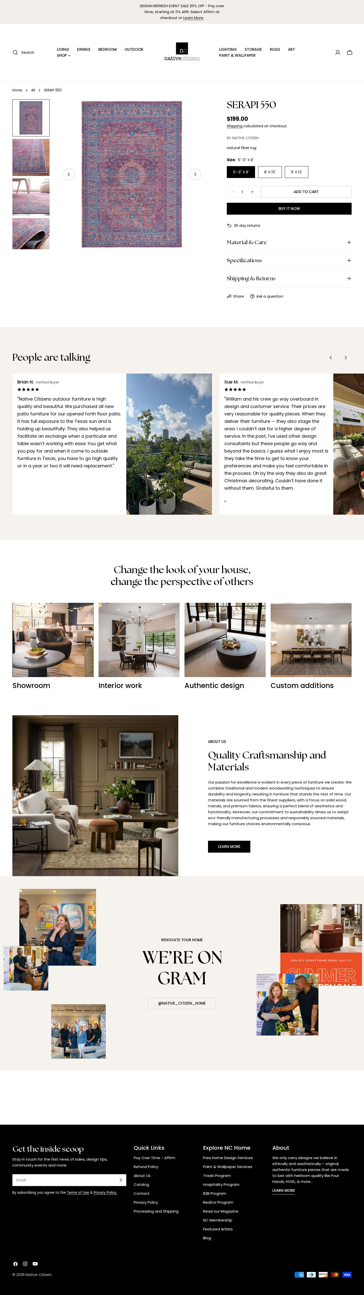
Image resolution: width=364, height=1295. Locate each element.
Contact (142, 1193)
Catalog (141, 1184)
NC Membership (217, 1220)
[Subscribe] (120, 1180)
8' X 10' (270, 172)
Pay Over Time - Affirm (154, 1157)
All (33, 90)
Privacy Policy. (105, 1192)
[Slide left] (69, 174)
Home (17, 90)
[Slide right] (195, 174)
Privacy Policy (146, 1202)
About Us (142, 1175)
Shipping (234, 125)
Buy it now (289, 208)
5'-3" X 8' (241, 172)
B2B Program (214, 1193)
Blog (207, 1238)
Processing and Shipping (156, 1211)
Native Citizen (39, 1274)
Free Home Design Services (228, 1157)
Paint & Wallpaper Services (227, 1166)
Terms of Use (78, 1192)
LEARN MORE (283, 1190)
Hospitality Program (221, 1184)
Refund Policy (146, 1166)
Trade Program (217, 1175)
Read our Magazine (220, 1211)
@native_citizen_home (182, 1003)
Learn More (193, 17)
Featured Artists (218, 1229)
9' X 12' (296, 172)
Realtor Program (218, 1202)
